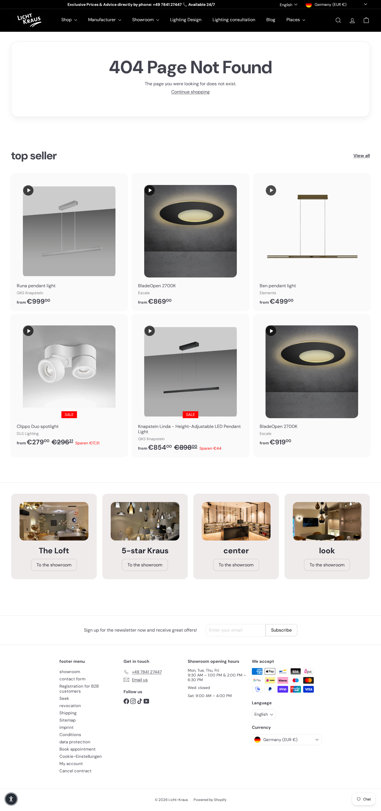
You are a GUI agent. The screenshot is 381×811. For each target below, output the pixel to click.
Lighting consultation (234, 20)
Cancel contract (75, 771)
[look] (327, 521)
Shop (67, 20)
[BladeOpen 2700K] (190, 242)
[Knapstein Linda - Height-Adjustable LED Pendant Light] (190, 385)
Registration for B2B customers (79, 688)
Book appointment (77, 749)
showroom (69, 671)
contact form (72, 679)
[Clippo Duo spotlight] (69, 383)
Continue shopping (190, 92)
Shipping (67, 713)
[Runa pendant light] (69, 242)
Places (293, 20)
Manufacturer (102, 20)
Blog (270, 20)
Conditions (70, 734)
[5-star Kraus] (145, 521)
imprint (66, 727)
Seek (64, 698)
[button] (11, 799)
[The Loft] (54, 521)
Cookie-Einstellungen (80, 756)
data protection (74, 742)
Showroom (143, 20)
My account (71, 763)
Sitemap (67, 720)
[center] (236, 521)
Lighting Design (185, 20)
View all (361, 155)
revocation (70, 705)
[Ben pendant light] (312, 242)
